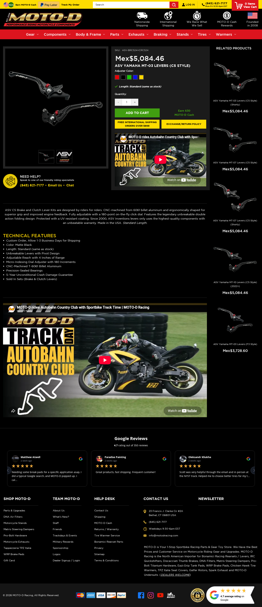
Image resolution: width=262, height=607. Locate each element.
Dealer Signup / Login (66, 560)
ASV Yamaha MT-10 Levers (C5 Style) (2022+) (235, 284)
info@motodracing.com (163, 535)
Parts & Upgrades (14, 510)
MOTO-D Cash (103, 523)
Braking (160, 34)
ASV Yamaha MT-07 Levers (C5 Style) (235, 162)
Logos (56, 554)
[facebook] (141, 595)
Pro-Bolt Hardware (15, 535)
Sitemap (99, 554)
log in (190, 4)
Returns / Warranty (106, 529)
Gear (30, 34)
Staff (56, 523)
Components (55, 34)
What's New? (61, 516)
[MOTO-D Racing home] (44, 19)
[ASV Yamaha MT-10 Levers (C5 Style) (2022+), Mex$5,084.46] (235, 259)
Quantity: (121, 94)
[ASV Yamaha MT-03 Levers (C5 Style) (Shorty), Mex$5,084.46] (235, 77)
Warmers (224, 34)
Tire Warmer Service (107, 535)
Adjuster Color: (124, 70)
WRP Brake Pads (14, 554)
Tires (202, 34)
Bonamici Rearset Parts (108, 541)
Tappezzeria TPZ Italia (17, 548)
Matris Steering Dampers (19, 529)
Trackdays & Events (65, 535)
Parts (114, 34)
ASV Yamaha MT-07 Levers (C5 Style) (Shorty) (235, 222)
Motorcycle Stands (15, 523)
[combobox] (136, 5)
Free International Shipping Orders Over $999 (137, 124)
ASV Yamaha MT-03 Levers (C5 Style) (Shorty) (235, 102)
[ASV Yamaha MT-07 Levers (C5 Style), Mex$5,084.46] (235, 139)
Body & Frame (88, 34)
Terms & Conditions (106, 560)
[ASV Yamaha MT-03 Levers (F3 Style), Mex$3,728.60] (235, 320)
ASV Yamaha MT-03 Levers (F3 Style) (235, 344)
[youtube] (160, 595)
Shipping (99, 516)
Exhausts (136, 34)
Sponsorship (60, 548)
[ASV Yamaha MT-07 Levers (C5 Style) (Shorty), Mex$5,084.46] (235, 197)
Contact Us (101, 510)
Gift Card (9, 560)
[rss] (171, 595)
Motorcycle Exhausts (16, 541)
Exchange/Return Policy (183, 124)
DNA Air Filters (13, 516)
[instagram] (151, 595)
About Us (59, 510)
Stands (183, 34)
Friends (57, 529)
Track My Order (70, 4)
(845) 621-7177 (216, 4)
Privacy (98, 548)
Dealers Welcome (175, 574)
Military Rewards (63, 541)
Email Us (55, 185)
